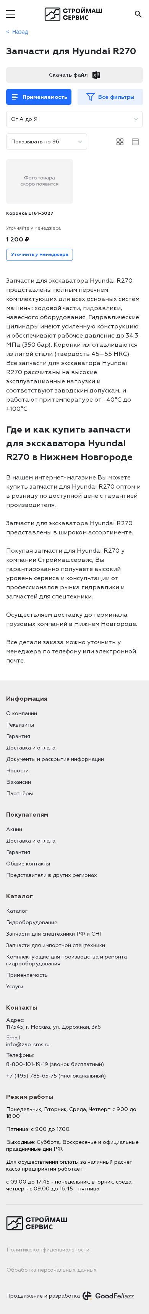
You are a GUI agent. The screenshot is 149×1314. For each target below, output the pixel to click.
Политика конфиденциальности (47, 1249)
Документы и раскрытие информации (55, 759)
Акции (14, 829)
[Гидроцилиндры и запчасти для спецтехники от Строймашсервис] (74, 14)
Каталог (17, 911)
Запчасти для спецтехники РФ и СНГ (54, 934)
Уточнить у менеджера (39, 254)
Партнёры (19, 793)
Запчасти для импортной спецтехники (55, 945)
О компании (21, 713)
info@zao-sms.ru (28, 1044)
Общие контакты (28, 863)
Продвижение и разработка (43, 1296)
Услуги (14, 986)
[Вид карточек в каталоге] (120, 142)
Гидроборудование (31, 922)
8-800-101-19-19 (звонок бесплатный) (55, 1064)
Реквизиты (20, 725)
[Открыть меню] (10, 14)
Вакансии (18, 782)
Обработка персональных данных (51, 1270)
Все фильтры (116, 97)
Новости (17, 770)
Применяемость (45, 97)
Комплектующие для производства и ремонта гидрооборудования (66, 960)
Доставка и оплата (30, 748)
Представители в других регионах (51, 875)
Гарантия (18, 736)
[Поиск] (138, 14)
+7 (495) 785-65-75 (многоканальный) (56, 1076)
